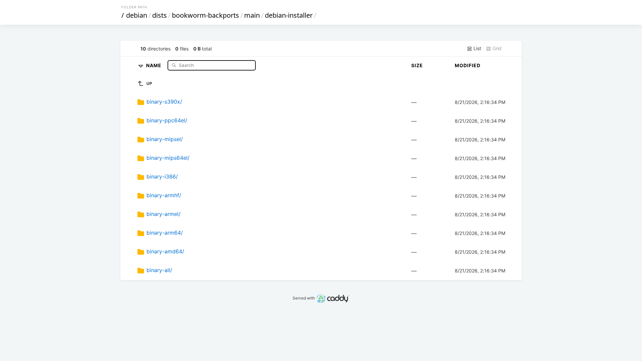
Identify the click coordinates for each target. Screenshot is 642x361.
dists (159, 15)
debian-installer (289, 15)
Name (154, 65)
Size (417, 65)
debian (136, 15)
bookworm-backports (205, 15)
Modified (467, 65)
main (252, 15)
